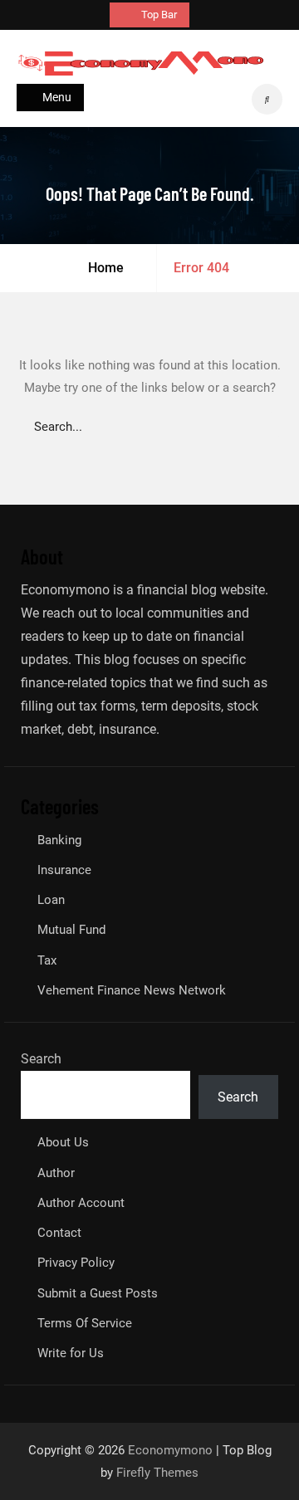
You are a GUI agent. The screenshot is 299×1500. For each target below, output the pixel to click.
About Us (63, 1142)
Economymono (170, 1450)
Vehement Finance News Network (131, 990)
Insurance (64, 869)
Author (56, 1172)
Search (41, 1059)
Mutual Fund (71, 929)
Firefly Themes (157, 1472)
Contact (59, 1232)
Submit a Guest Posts (97, 1293)
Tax (46, 960)
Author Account (81, 1202)
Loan (51, 899)
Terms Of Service (84, 1323)
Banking (59, 840)
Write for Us (70, 1353)
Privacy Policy (76, 1262)
